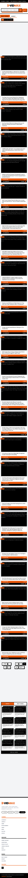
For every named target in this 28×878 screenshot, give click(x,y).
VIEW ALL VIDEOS (14, 752)
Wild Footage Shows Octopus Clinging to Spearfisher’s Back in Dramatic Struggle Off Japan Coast (13, 352)
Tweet (11, 812)
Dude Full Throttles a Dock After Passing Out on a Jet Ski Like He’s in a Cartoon (13, 504)
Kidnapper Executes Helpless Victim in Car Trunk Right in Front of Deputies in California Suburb (14, 554)
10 (16, 663)
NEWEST (8, 703)
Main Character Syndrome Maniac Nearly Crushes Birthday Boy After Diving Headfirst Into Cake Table (12, 603)
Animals (3, 821)
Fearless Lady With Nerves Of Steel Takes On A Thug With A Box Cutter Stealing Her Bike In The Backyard (13, 303)
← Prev (4, 663)
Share (23, 78)
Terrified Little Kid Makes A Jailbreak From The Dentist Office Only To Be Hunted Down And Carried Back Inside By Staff (13, 73)
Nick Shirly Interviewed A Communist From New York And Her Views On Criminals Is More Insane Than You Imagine (14, 579)
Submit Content (5, 840)
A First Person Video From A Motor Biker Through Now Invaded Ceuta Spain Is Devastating (13, 454)
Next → (21, 667)
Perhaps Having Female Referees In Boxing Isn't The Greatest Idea (13, 328)
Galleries (4, 860)
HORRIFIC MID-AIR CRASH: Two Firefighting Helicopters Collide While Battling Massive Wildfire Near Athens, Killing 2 (13, 150)
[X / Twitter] (3, 868)
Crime (3, 823)
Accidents (4, 819)
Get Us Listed (9, 876)
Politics (3, 831)
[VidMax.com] (14, 5)
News (3, 829)
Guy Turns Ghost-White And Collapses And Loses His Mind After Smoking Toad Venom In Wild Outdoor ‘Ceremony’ (13, 124)
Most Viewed (5, 16)
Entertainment (5, 825)
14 (8, 667)
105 (16, 667)
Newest (13, 16)
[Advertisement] (14, 38)
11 (20, 663)
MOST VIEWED (20, 703)
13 (5, 667)
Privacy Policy (5, 844)
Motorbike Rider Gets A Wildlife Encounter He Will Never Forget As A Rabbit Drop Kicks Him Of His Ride (13, 653)
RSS (16, 812)
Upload (22, 812)
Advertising (4, 842)
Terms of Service (5, 846)
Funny (3, 827)
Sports (3, 833)
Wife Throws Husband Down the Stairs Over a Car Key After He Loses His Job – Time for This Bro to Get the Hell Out (13, 201)
